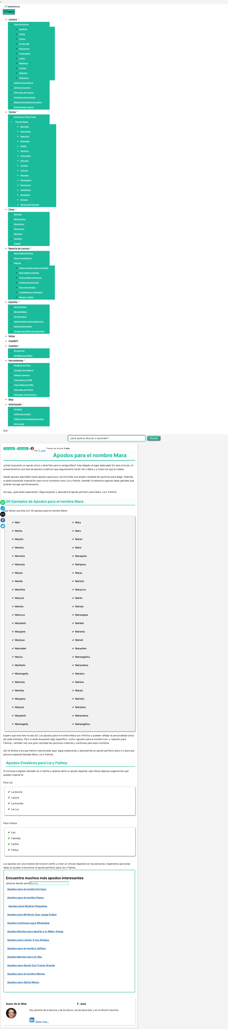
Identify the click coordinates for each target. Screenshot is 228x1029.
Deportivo (24, 136)
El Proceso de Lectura (23, 92)
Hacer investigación (23, 258)
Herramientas (16, 360)
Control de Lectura (22, 88)
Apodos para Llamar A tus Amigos (28, 940)
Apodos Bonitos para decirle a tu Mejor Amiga (35, 931)
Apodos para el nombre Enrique (27, 889)
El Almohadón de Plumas (30, 278)
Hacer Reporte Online (23, 253)
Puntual (22, 68)
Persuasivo (25, 185)
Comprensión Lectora (24, 107)
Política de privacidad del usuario (29, 419)
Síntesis (24, 200)
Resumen (18, 234)
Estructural (24, 49)
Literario (24, 170)
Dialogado (25, 141)
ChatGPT (13, 341)
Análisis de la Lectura (23, 83)
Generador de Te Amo (23, 390)
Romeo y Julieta (26, 297)
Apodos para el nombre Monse (26, 973)
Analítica (23, 29)
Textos (12, 112)
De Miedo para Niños (23, 356)
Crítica (22, 39)
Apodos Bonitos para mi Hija (24, 956)
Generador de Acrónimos (25, 395)
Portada (9, 448)
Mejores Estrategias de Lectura (28, 102)
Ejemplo (17, 263)
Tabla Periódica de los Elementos (29, 321)
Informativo (25, 156)
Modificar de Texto (22, 365)
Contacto (18, 409)
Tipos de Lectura (21, 24)
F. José (42, 450)
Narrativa (24, 175)
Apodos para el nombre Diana (25, 897)
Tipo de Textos (21, 122)
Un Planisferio (20, 317)
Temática (18, 239)
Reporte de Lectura (19, 248)
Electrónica (19, 229)
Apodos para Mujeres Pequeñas (28, 906)
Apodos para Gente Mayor (23, 982)
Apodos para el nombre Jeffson (26, 948)
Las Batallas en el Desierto (30, 292)
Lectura (13, 19)
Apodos (22, 448)
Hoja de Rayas (20, 307)
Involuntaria (24, 53)
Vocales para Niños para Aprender (29, 331)
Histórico (24, 151)
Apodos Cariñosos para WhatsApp (28, 923)
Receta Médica (20, 312)
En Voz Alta (24, 44)
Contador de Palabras (23, 370)
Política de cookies (22, 414)
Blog (11, 399)
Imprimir (13, 302)
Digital (23, 146)
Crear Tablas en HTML (24, 385)
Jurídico (24, 165)
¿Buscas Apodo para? (18, 883)
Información (15, 404)
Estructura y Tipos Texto (25, 117)
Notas (12, 336)
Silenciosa (23, 78)
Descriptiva (19, 224)
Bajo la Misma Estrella (29, 273)
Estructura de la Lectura (24, 97)
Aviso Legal (19, 424)
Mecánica (23, 63)
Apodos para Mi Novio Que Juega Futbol (32, 914)
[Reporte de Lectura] (12, 7)
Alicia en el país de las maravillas (33, 268)
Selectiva (23, 73)
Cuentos (13, 346)
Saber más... (42, 1021)
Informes (24, 161)
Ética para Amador (27, 287)
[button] (5, 431)
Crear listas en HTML (23, 380)
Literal (22, 58)
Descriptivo (25, 131)
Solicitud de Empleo (23, 326)
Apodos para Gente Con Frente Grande (31, 965)
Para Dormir (19, 351)
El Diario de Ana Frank (29, 282)
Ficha (11, 209)
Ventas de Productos (29, 204)
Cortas (22, 34)
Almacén (18, 214)
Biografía (24, 127)
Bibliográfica (19, 219)
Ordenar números (22, 375)
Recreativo (25, 195)
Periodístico (25, 180)
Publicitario (25, 190)
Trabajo (17, 243)
